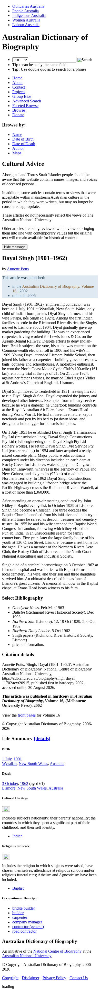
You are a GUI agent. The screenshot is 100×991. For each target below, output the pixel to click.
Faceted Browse (25, 105)
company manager (27, 922)
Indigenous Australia (29, 15)
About (17, 82)
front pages (27, 715)
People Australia (25, 11)
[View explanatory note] (6, 809)
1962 (24, 783)
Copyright (10, 978)
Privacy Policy (54, 978)
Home (17, 78)
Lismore (8, 788)
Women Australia (26, 20)
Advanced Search (26, 101)
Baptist (18, 888)
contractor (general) (28, 926)
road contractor (24, 931)
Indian (17, 836)
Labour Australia (25, 25)
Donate (18, 115)
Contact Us (78, 978)
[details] (42, 738)
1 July (7, 759)
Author (18, 148)
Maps (16, 153)
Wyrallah (9, 763)
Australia (57, 763)
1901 (18, 759)
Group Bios (21, 96)
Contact (18, 87)
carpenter (19, 917)
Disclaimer (30, 978)
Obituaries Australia (28, 6)
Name (17, 134)
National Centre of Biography (57, 951)
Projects (18, 92)
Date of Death (23, 144)
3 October (10, 783)
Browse (18, 110)
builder (18, 913)
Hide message (14, 247)
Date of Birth (23, 139)
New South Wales (33, 763)
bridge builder (23, 908)
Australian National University (27, 956)
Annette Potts (18, 269)
